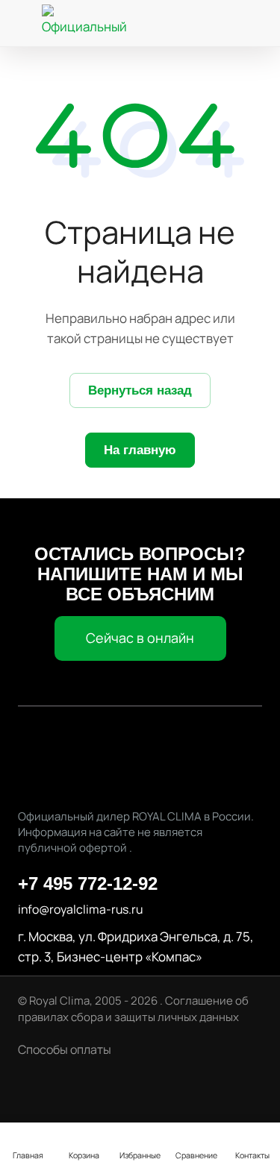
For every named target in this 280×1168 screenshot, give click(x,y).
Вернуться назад (140, 390)
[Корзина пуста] (253, 23)
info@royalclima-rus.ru (80, 909)
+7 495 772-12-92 (88, 883)
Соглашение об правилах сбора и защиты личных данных (133, 1009)
